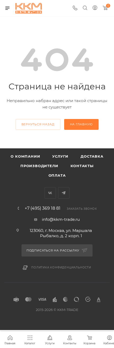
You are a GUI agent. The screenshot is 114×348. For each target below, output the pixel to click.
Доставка (92, 156)
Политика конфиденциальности (61, 267)
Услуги (60, 156)
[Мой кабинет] (95, 8)
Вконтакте (50, 193)
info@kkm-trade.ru (61, 219)
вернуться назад (38, 124)
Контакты (82, 166)
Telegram (63, 193)
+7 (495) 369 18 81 (42, 208)
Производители (39, 166)
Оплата (57, 175)
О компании (25, 156)
